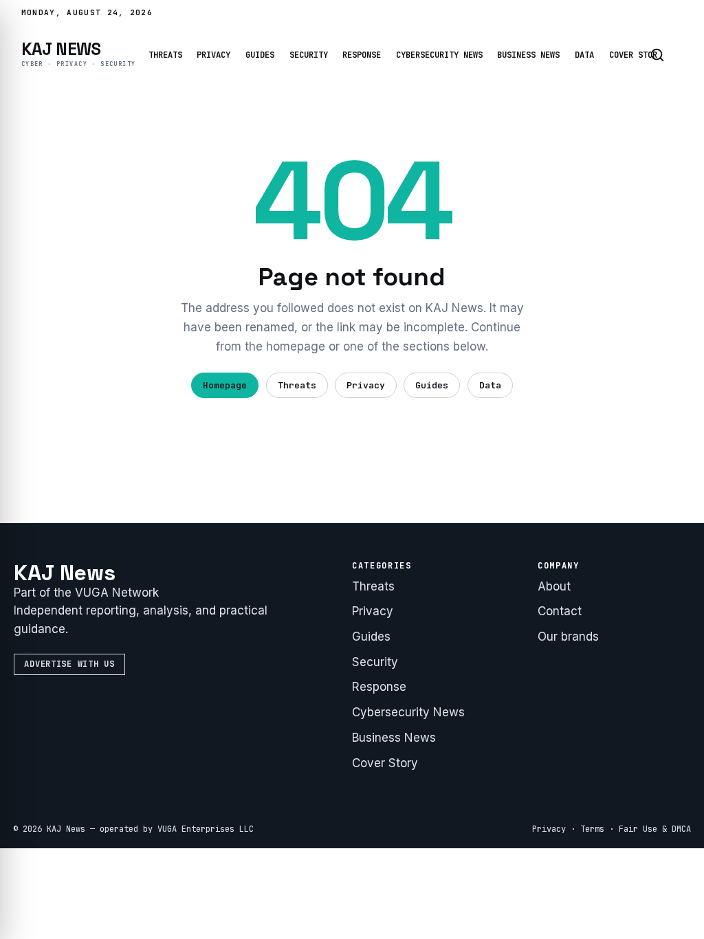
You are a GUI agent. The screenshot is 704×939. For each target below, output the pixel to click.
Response (361, 55)
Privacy (213, 55)
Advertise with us (69, 664)
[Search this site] (657, 55)
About (554, 586)
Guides (259, 55)
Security (308, 55)
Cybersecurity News (439, 55)
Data (584, 55)
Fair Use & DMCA (655, 829)
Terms (592, 829)
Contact (560, 611)
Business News (528, 55)
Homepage (225, 385)
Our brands (568, 636)
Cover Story (635, 55)
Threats (165, 55)
